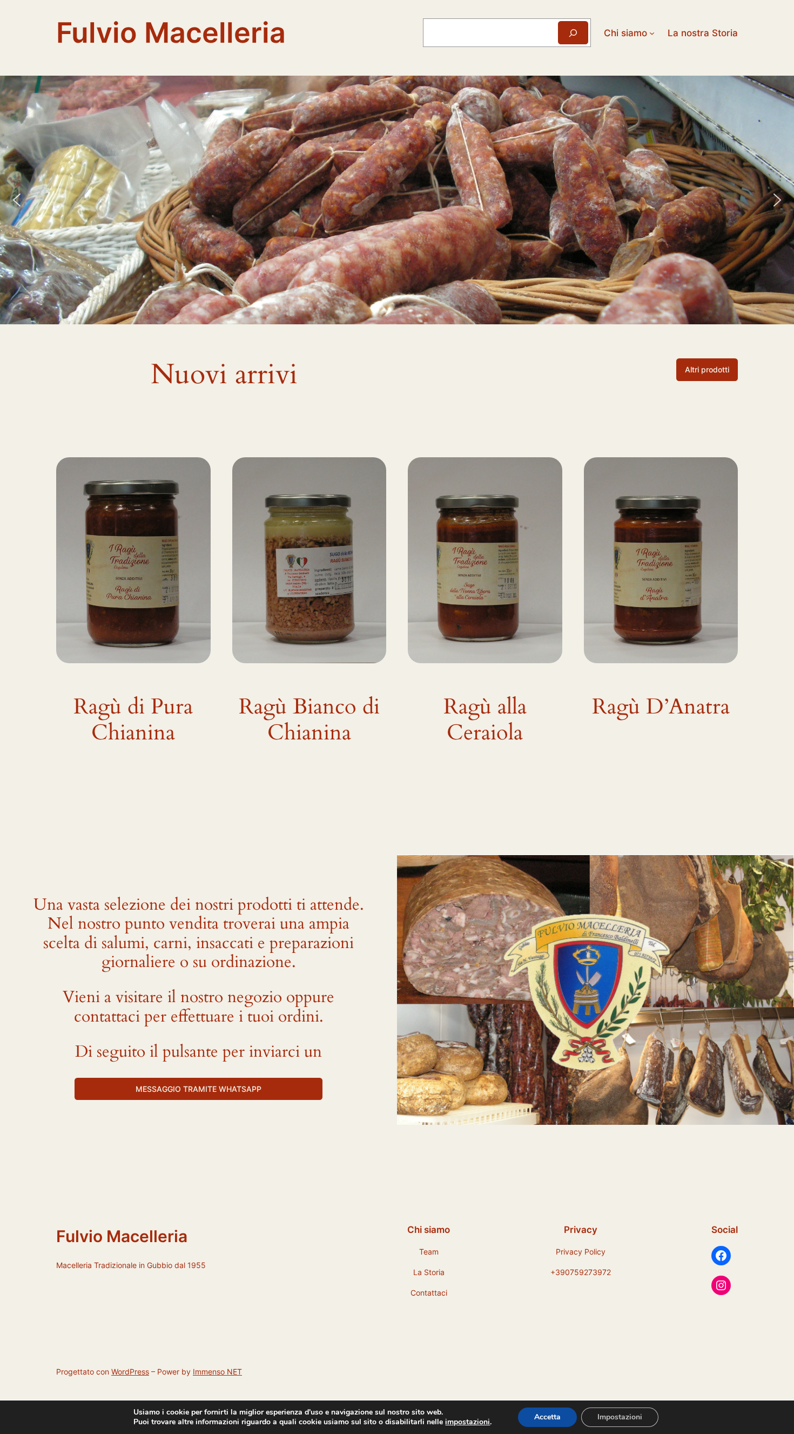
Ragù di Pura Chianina (133, 720)
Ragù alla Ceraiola (485, 720)
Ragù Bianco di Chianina (309, 720)
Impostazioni (619, 1417)
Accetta (547, 1417)
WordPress (130, 1371)
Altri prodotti (707, 369)
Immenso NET (217, 1371)
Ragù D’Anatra (661, 707)
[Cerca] (573, 32)
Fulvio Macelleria (171, 32)
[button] (16, 200)
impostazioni (467, 1422)
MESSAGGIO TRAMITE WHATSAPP (198, 1088)
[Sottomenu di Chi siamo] (652, 32)
